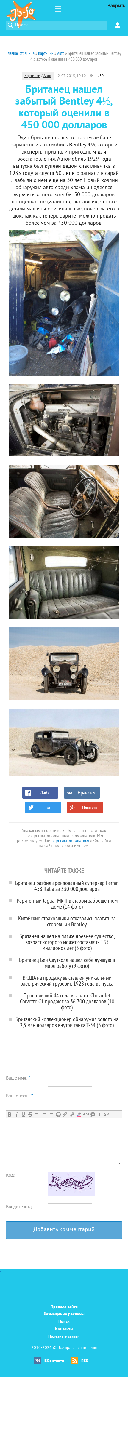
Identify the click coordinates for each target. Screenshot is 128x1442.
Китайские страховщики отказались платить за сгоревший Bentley (67, 921)
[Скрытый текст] (85, 1114)
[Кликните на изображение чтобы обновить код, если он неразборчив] (71, 1195)
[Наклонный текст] (16, 1114)
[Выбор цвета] (78, 1114)
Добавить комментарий (64, 1230)
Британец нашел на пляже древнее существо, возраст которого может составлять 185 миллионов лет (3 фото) (67, 942)
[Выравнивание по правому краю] (51, 1114)
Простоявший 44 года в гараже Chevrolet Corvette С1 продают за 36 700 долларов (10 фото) (67, 1001)
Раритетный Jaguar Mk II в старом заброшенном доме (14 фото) (67, 903)
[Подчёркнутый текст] (23, 1114)
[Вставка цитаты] (92, 1114)
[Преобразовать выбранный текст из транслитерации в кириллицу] (99, 1114)
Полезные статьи (64, 1336)
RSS (84, 1360)
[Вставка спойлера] (106, 1114)
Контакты (64, 1329)
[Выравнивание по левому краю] (37, 1114)
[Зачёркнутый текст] (30, 1114)
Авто (47, 76)
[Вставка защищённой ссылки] (71, 1114)
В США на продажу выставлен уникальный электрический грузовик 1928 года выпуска (67, 980)
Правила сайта (64, 1307)
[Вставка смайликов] (58, 1114)
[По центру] (44, 1114)
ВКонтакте (54, 1360)
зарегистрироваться (70, 840)
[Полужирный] (9, 1114)
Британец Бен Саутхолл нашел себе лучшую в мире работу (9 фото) (67, 962)
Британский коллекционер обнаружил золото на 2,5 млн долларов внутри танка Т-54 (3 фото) (66, 1022)
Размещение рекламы (64, 1314)
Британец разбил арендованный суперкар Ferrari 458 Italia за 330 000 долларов (67, 885)
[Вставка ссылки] (65, 1114)
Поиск (64, 1321)
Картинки (32, 76)
